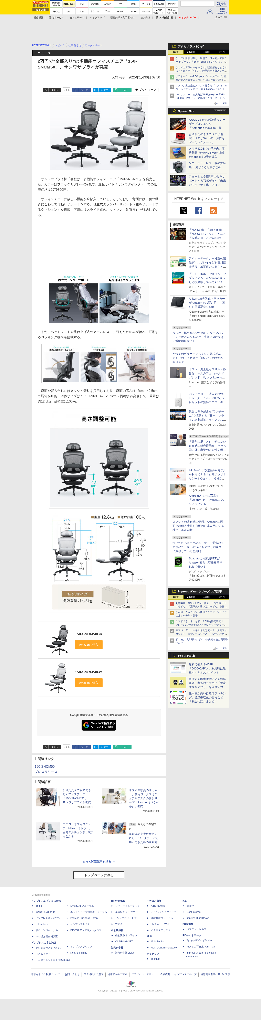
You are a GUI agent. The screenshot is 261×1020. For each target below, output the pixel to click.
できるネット (43, 953)
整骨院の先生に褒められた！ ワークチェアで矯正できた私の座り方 (143, 838)
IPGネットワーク (191, 935)
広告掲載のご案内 (93, 974)
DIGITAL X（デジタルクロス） (87, 930)
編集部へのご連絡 (117, 974)
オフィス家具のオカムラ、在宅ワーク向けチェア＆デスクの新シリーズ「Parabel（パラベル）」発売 (144, 798)
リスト (66, 90)
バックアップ (97, 17)
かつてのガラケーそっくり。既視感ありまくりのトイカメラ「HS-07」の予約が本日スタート (198, 358)
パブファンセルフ (196, 929)
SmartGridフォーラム (82, 905)
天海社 (190, 905)
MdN (149, 936)
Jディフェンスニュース (164, 912)
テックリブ (153, 953)
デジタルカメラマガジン (49, 947)
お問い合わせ (72, 974)
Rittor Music (118, 900)
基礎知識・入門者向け (122, 17)
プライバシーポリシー (144, 974)
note (125, 90)
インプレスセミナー (81, 924)
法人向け (145, 17)
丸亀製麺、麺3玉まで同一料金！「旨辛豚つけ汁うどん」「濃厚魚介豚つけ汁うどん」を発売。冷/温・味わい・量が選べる (201, 607)
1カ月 (222, 52)
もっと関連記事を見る (97, 861)
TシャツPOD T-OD (126, 918)
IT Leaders (42, 924)
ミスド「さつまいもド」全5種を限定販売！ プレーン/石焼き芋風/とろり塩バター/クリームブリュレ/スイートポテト (201, 625)
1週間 (206, 52)
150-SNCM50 (45, 766)
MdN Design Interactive (164, 947)
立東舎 (119, 924)
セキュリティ (77, 17)
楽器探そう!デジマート (127, 912)
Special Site (186, 111)
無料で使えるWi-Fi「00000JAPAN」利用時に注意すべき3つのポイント (207, 668)
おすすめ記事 (186, 655)
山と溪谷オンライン (126, 935)
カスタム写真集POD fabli (201, 946)
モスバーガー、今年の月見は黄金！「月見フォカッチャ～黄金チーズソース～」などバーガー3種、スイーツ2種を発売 (201, 634)
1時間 (176, 52)
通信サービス (56, 17)
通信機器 (38, 17)
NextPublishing (78, 952)
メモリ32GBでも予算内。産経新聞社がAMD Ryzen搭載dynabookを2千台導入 (207, 152)
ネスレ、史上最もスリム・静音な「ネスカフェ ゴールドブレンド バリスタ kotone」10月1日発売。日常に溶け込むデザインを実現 (207, 377)
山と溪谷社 (117, 930)
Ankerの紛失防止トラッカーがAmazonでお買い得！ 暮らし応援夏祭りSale (207, 302)
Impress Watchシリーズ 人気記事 (200, 591)
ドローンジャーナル (47, 930)
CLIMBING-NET (124, 941)
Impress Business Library (84, 918)
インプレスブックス (81, 946)
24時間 (191, 52)
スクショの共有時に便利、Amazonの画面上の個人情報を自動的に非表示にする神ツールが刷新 (198, 526)
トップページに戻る (99, 875)
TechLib (155, 958)
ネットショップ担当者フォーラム (88, 912)
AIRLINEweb (158, 905)
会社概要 (165, 974)
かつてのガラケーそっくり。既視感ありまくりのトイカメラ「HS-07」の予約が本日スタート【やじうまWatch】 (201, 71)
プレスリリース (46, 772)
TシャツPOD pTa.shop (200, 940)
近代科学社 (117, 947)
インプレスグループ (185, 974)
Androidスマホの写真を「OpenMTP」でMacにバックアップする (207, 499)
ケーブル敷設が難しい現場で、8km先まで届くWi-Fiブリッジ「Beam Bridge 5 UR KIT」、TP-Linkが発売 (201, 62)
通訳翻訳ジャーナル (162, 918)
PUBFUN (187, 924)
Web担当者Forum (45, 912)
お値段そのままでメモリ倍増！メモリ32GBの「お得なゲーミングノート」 (207, 138)
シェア (84, 90)
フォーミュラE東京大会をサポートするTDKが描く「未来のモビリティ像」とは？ (207, 180)
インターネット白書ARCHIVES (53, 959)
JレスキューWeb (160, 924)
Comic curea (194, 912)
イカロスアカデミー (162, 930)
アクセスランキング (191, 46)
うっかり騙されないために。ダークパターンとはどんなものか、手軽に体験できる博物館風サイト (198, 337)
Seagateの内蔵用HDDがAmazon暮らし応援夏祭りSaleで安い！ (205, 562)
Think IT (40, 905)
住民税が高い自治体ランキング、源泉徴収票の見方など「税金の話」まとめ (207, 697)
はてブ (104, 90)
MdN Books (157, 941)
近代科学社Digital (125, 952)
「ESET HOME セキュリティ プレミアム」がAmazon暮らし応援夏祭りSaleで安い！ (207, 278)
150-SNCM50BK (88, 634)
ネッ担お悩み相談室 (47, 936)
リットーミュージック (127, 905)
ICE (184, 900)
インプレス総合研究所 (48, 918)
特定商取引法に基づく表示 (215, 974)
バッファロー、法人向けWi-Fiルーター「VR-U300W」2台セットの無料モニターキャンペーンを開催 (201, 98)
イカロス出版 (154, 900)
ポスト (54, 90)
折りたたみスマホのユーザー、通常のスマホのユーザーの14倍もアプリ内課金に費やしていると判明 (198, 547)
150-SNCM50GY (88, 672)
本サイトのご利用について (46, 974)
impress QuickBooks (198, 918)
